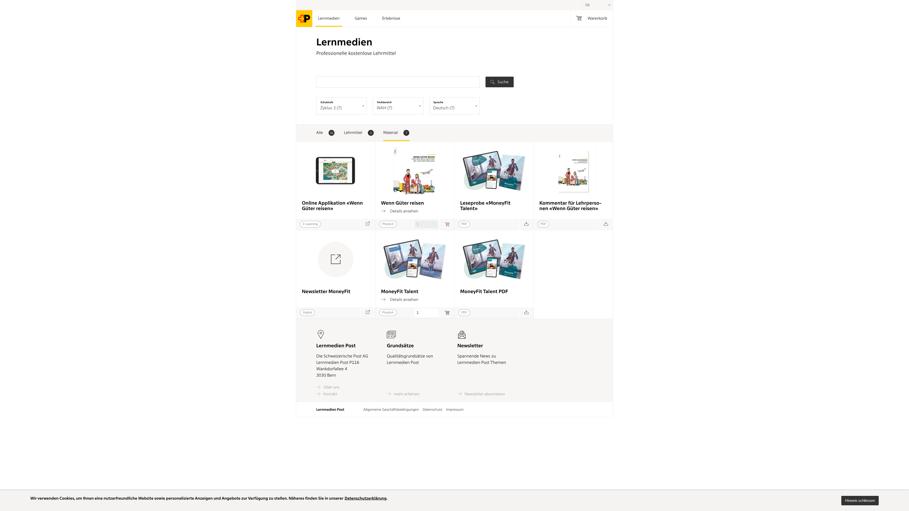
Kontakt (329, 394)
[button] (860, 500)
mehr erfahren (406, 394)
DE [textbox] (587, 5)
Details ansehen (403, 211)
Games (361, 18)
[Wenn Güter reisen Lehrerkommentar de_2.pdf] (606, 224)
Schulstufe (327, 102)
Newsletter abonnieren (484, 394)
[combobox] (597, 5)
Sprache (438, 102)
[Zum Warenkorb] (447, 224)
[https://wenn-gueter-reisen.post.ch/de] (367, 224)
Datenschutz (432, 409)
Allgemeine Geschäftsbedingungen (391, 409)
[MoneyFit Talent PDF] (526, 312)
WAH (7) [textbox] (384, 108)
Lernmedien (328, 18)
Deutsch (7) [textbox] (443, 108)
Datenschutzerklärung (366, 498)
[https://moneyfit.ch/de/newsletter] (367, 312)
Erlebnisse (391, 18)
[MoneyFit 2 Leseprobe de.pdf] (526, 224)
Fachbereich (384, 102)
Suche (502, 81)
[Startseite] (304, 18)
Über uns (330, 387)
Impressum (454, 409)
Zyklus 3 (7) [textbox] (331, 108)
